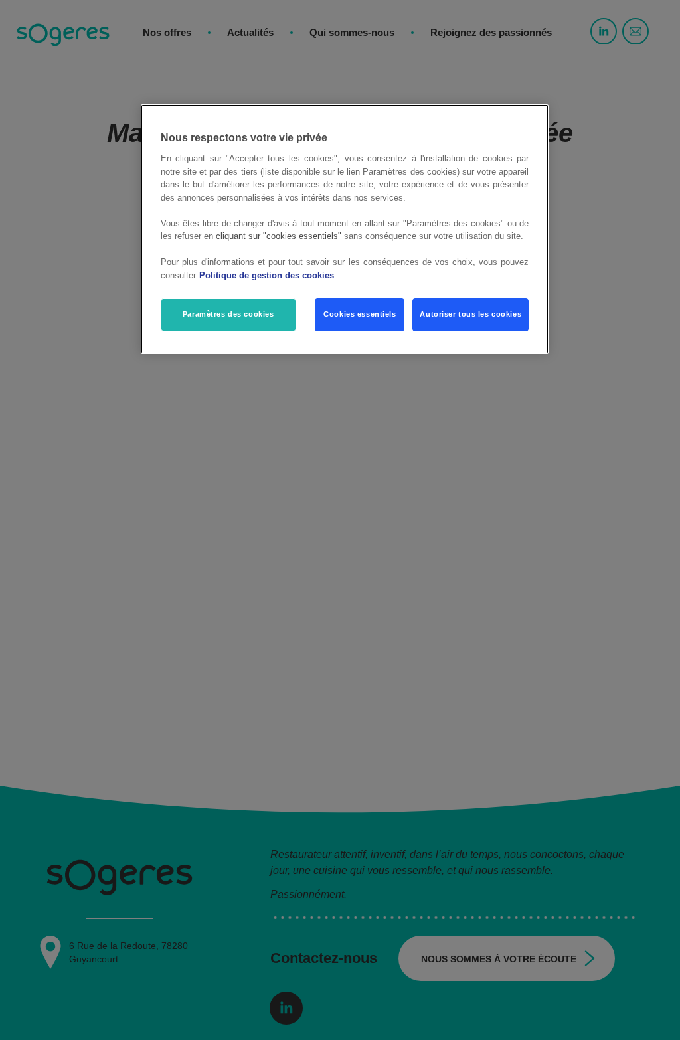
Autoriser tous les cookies (470, 314)
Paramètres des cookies (228, 314)
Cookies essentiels (359, 314)
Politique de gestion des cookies (266, 275)
